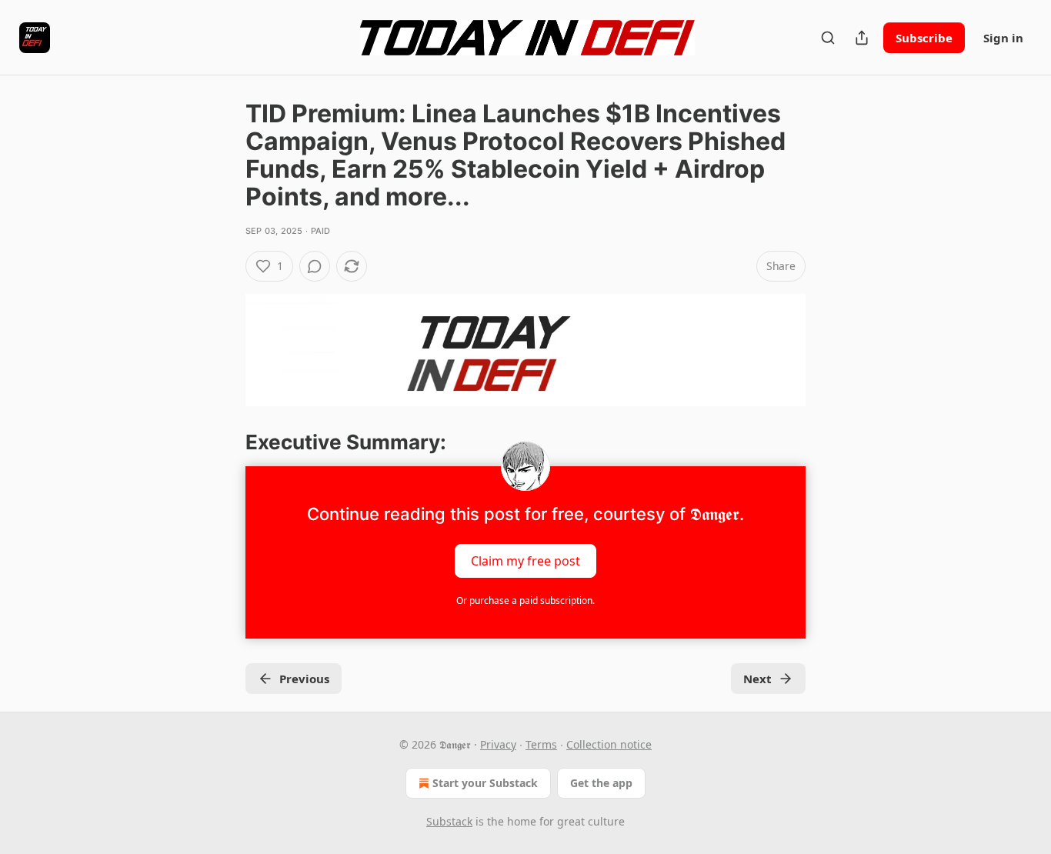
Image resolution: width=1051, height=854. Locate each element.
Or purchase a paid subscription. (525, 600)
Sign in (1003, 37)
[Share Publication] (861, 37)
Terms (541, 744)
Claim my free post (525, 560)
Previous (304, 678)
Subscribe (924, 37)
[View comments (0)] (314, 266)
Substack (449, 821)
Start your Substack (485, 783)
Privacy (498, 744)
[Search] (827, 37)
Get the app (601, 783)
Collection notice (609, 744)
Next (757, 678)
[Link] (224, 442)
